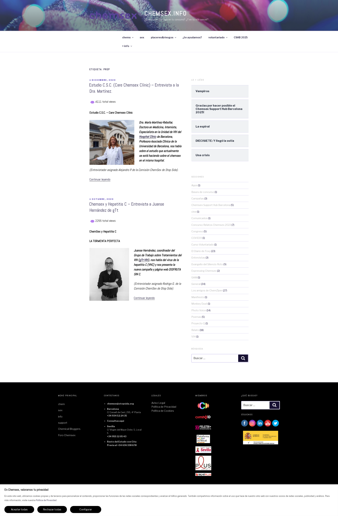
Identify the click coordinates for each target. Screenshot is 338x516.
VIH (193, 336)
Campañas (197, 198)
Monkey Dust (199, 303)
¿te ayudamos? (192, 37)
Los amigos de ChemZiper (206, 290)
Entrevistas (198, 257)
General (196, 283)
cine (193, 211)
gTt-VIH (143, 260)
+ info (125, 45)
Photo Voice (198, 310)
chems (126, 37)
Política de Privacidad (46, 500)
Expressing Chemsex (204, 270)
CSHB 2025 (241, 37)
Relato (195, 330)
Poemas (196, 316)
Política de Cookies (162, 410)
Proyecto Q (198, 323)
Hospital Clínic (147, 137)
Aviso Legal (158, 402)
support (62, 422)
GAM (194, 277)
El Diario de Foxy (201, 251)
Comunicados (199, 218)
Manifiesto (197, 297)
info (60, 416)
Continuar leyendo (99, 179)
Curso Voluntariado (202, 244)
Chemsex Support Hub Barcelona (210, 204)
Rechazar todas (52, 509)
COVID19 (196, 237)
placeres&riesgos (162, 37)
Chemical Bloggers (69, 428)
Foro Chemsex (67, 435)
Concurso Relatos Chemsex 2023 (211, 224)
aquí (121, 421)
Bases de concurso (202, 191)
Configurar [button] (85, 509)
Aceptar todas (19, 509)
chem (61, 404)
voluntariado (216, 37)
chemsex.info (165, 13)
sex (142, 37)
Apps (194, 185)
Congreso (197, 231)
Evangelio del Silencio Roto (207, 264)
